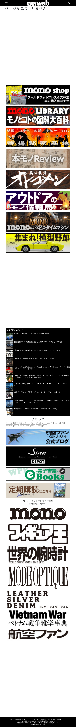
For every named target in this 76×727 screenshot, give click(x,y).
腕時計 (33, 426)
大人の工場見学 (24, 426)
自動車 (16, 423)
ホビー (25, 423)
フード (45, 426)
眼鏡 (63, 423)
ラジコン (38, 426)
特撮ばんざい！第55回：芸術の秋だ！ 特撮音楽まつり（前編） (36, 409)
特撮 (20, 423)
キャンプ (16, 426)
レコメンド (57, 423)
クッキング (31, 423)
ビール (38, 423)
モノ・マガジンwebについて (17, 719)
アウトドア (9, 423)
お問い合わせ (51, 719)
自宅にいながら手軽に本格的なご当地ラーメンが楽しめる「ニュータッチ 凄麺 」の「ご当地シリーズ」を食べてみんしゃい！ (42, 376)
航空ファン (9, 426)
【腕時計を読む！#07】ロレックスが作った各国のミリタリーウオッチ (38, 350)
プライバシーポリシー (33, 719)
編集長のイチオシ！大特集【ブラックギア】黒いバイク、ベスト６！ (37, 392)
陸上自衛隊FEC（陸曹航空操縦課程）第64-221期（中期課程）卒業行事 (38, 342)
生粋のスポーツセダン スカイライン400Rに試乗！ (31, 333)
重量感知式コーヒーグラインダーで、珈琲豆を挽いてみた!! (34, 359)
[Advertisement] (38, 47)
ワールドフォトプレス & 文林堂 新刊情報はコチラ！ (38, 502)
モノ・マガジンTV (47, 423)
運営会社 (43, 719)
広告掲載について (61, 719)
